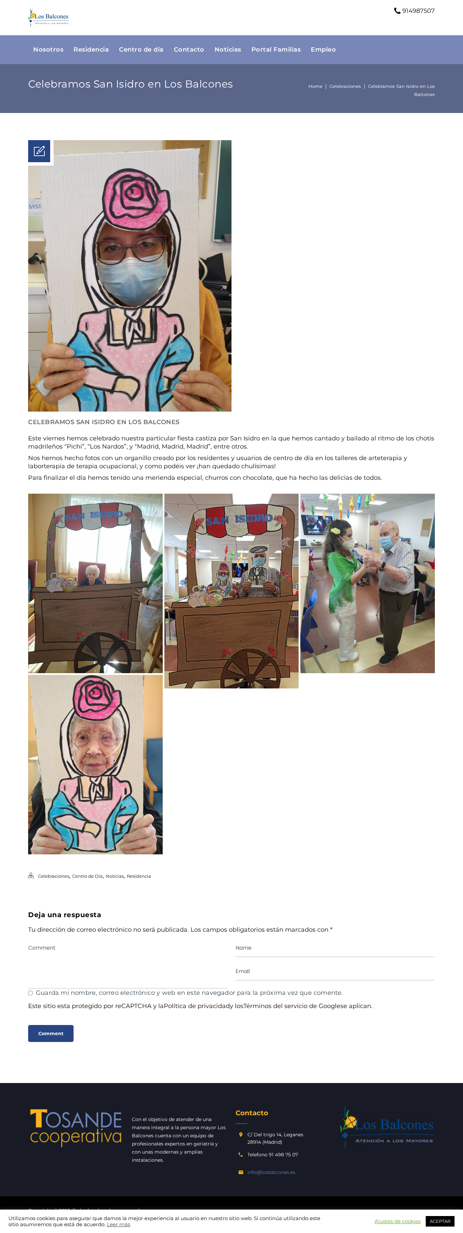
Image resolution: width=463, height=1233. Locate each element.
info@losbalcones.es (271, 1172)
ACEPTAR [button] (440, 1221)
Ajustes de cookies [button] (398, 1221)
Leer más (118, 1224)
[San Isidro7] (95, 764)
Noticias (228, 49)
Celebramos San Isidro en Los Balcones (104, 422)
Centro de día (141, 49)
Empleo (323, 49)
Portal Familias (276, 49)
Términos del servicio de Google (291, 1006)
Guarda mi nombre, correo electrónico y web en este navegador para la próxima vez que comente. (189, 993)
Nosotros (48, 49)
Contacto (189, 49)
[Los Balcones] (48, 17)
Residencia (91, 49)
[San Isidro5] (367, 583)
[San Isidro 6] (95, 583)
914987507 (418, 11)
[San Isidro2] (231, 591)
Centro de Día (87, 876)
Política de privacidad (197, 1006)
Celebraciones (345, 86)
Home (315, 86)
